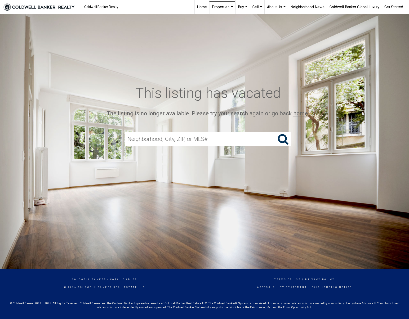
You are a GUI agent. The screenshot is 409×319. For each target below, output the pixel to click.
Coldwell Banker (89, 279)
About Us (277, 9)
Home (202, 7)
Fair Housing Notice (331, 287)
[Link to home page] (41, 7)
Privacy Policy (320, 279)
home (300, 113)
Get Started (393, 7)
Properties (223, 9)
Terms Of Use (287, 279)
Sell (257, 9)
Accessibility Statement (282, 287)
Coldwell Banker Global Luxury (354, 7)
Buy (243, 9)
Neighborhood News (307, 7)
